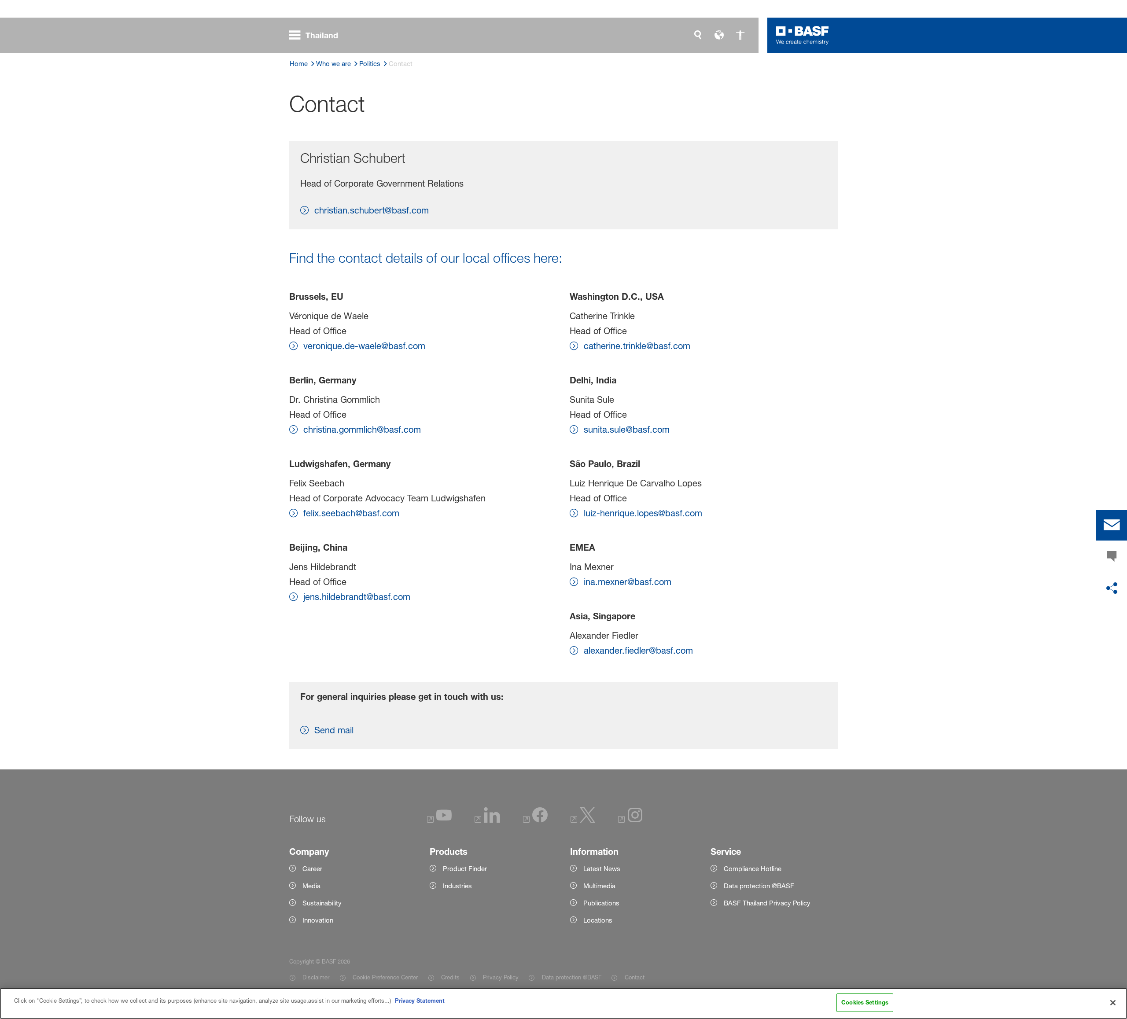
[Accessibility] (740, 35)
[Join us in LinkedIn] (487, 820)
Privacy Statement (420, 1000)
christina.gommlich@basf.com (362, 429)
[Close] (1113, 1002)
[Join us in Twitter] (583, 820)
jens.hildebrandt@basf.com (356, 597)
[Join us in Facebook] (535, 820)
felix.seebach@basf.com (351, 513)
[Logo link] (802, 35)
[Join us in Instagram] (630, 820)
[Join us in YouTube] (439, 820)
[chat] (1111, 556)
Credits (450, 977)
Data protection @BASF (571, 977)
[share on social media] (1111, 588)
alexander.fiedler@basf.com (638, 650)
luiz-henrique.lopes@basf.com (643, 513)
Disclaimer (315, 977)
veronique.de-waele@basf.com (364, 346)
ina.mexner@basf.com (627, 582)
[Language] (719, 35)
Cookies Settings (864, 1002)
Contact (634, 977)
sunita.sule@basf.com (627, 429)
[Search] (697, 35)
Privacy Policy (501, 977)
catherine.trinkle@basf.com (637, 346)
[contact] (1111, 525)
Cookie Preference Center (385, 977)
